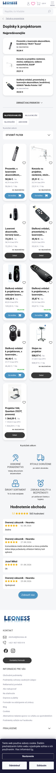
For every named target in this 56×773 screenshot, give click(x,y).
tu (32, 749)
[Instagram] (12, 650)
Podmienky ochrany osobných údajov (19, 680)
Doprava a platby (10, 698)
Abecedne (23, 122)
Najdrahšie (9, 122)
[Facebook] (5, 650)
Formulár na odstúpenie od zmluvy (18, 702)
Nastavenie (28, 756)
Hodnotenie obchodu (28, 507)
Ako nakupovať (9, 689)
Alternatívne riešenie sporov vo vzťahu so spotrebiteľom (27, 716)
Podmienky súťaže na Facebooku (17, 720)
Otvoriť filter (14, 135)
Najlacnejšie (31, 115)
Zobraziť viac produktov (28, 103)
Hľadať (49, 11)
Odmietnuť (14, 765)
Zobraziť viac (28, 595)
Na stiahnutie (9, 693)
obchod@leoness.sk (18, 637)
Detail (14, 256)
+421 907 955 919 (17, 643)
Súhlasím (41, 765)
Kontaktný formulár (17, 660)
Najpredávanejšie (12, 115)
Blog (5, 707)
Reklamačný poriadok (12, 684)
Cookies (6, 711)
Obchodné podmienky (12, 675)
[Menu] (52, 3)
